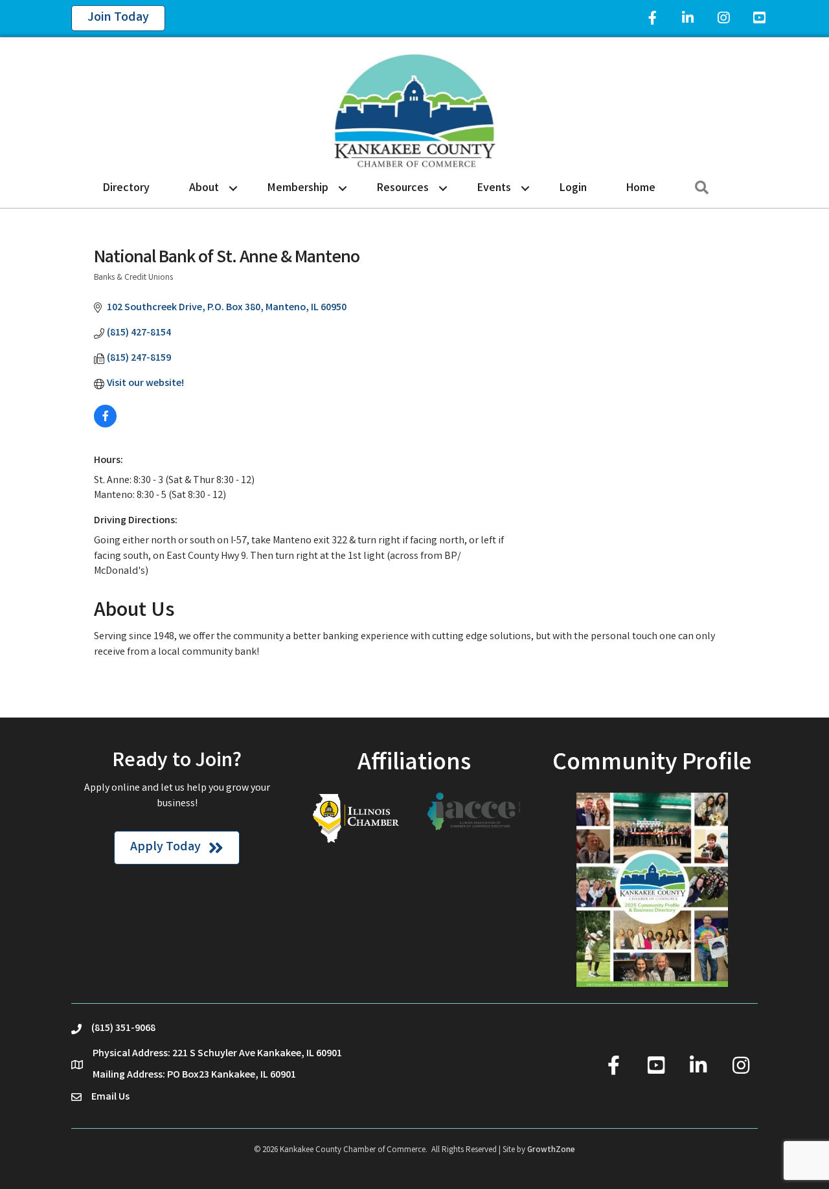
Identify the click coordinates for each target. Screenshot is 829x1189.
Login (573, 188)
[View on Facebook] (105, 425)
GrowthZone (551, 1150)
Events (494, 188)
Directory (126, 188)
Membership (297, 188)
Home (640, 188)
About (204, 188)
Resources (403, 188)
